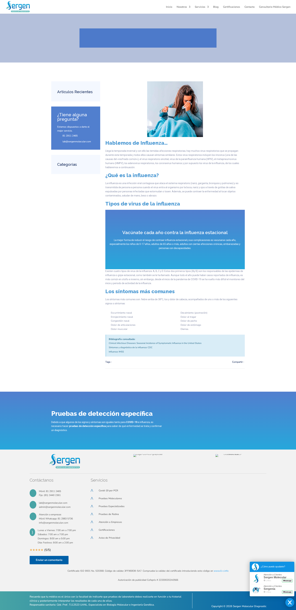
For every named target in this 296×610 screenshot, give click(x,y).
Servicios (200, 7)
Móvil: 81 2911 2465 (50, 491)
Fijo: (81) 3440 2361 (50, 495)
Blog (216, 7)
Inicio (169, 7)
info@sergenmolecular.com (53, 522)
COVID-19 (131, 422)
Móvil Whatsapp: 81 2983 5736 (56, 518)
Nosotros (182, 7)
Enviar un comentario (49, 560)
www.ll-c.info (221, 570)
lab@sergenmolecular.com (53, 503)
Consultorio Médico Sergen (275, 7)
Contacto (249, 7)
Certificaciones (231, 7)
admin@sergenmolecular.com (55, 507)
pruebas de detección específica (87, 426)
